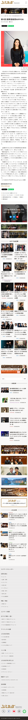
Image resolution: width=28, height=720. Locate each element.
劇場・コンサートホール (7, 653)
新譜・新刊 (4, 591)
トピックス (4, 582)
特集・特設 (4, 601)
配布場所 (4, 639)
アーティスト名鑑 (6, 629)
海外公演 (4, 593)
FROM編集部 (5, 596)
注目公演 (4, 585)
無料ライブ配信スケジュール (8, 619)
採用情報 (4, 690)
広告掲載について (6, 666)
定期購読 (4, 642)
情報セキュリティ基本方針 (8, 693)
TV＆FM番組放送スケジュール (9, 625)
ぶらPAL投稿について (7, 645)
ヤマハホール (5, 606)
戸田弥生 (15, 197)
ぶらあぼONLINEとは (7, 660)
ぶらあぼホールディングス (8, 687)
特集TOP (4, 604)
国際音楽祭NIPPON (6, 197)
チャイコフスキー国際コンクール (9, 193)
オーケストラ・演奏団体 (7, 656)
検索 (25, 378)
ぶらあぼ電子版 (5, 636)
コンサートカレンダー (7, 569)
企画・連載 (4, 579)
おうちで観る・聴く (6, 616)
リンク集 (3, 650)
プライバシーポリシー (7, 672)
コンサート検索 (5, 612)
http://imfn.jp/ (5, 186)
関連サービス (5, 677)
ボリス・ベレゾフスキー (7, 195)
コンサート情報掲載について (8, 663)
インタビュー (5, 588)
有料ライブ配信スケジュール (8, 622)
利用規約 (4, 669)
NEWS (11, 21)
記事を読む (4, 574)
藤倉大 (21, 197)
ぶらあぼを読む (5, 634)
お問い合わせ (5, 695)
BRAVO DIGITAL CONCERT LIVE (10, 680)
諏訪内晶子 (5, 199)
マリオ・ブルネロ (19, 195)
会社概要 (3, 684)
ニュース (4, 576)
